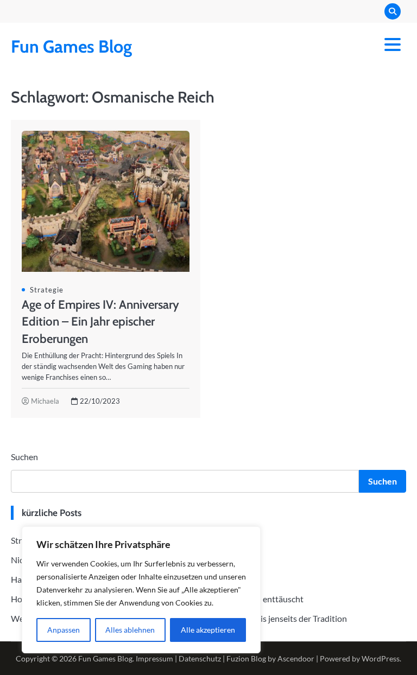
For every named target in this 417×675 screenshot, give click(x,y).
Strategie (47, 289)
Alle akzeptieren (208, 629)
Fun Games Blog (71, 46)
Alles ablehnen (130, 629)
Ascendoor (295, 658)
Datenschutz (200, 658)
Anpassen (63, 629)
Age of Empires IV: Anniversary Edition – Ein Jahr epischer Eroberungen (100, 321)
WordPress (381, 658)
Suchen (24, 456)
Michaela (45, 401)
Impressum (154, 658)
